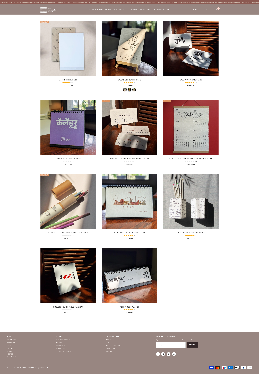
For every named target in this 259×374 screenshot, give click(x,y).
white (125, 90)
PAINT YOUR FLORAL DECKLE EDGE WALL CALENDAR (190, 159)
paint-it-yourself (134, 90)
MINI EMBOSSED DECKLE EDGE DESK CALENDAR (129, 159)
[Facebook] (158, 354)
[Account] (212, 9)
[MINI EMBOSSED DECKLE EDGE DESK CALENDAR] (129, 127)
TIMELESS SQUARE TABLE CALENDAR (68, 307)
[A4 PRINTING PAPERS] (68, 48)
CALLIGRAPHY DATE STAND (191, 80)
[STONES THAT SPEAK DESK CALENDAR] (129, 201)
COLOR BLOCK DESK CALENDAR (68, 159)
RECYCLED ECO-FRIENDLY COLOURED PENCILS (68, 233)
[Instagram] (163, 354)
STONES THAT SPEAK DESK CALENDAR (129, 233)
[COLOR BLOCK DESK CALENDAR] (68, 127)
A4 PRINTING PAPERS (68, 80)
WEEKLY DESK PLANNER (129, 307)
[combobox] (199, 9)
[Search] (200, 9)
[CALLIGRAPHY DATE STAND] (191, 48)
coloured (129, 90)
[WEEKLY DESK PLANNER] (129, 276)
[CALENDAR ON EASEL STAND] (129, 48)
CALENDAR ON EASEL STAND (129, 80)
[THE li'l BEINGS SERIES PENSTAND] (191, 201)
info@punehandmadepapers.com (34, 2)
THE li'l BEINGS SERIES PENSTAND (190, 233)
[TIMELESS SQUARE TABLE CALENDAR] (68, 276)
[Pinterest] (168, 354)
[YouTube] (174, 354)
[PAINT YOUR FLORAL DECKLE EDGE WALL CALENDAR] (191, 127)
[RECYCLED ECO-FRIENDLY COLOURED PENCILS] (68, 201)
